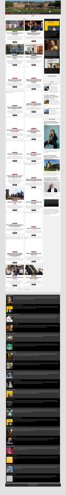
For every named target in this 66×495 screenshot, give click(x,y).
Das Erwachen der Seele (10, 333)
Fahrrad (18, 13)
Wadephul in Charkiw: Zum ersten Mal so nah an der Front (15, 278)
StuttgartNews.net (33, 6)
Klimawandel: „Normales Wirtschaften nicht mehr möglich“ (34, 202)
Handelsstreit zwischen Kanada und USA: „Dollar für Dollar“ (33, 254)
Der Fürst (46, 19)
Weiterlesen (15, 42)
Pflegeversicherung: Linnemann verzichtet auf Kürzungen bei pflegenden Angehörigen (34, 180)
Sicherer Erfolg (8, 455)
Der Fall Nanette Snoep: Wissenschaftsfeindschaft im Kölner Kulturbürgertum (33, 131)
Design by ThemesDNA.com (33, 485)
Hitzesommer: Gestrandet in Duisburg (34, 228)
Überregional (15, 31)
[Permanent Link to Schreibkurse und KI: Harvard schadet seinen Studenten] (15, 49)
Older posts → (28, 289)
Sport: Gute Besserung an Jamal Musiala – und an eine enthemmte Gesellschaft (15, 108)
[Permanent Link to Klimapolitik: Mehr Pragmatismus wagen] (15, 146)
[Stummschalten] (56, 206)
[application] (52, 202)
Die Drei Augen (8, 399)
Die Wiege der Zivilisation (48, 55)
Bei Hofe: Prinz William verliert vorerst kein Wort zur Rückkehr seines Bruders (15, 176)
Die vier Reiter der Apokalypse (11, 474)
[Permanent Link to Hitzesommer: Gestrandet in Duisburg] (34, 219)
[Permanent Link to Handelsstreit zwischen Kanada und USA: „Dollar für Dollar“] (34, 244)
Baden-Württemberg (12, 13)
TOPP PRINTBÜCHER (28, 13)
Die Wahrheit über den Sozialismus (11, 446)
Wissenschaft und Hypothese (10, 380)
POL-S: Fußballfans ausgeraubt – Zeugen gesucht (51, 83)
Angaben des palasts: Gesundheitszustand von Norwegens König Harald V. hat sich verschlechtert (34, 81)
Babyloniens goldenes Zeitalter (11, 342)
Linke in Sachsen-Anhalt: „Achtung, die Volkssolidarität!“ (34, 154)
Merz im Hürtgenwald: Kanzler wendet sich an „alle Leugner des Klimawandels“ (14, 225)
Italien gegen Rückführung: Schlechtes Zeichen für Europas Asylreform (34, 33)
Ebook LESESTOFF (23, 13)
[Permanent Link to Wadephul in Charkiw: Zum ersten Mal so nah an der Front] (15, 270)
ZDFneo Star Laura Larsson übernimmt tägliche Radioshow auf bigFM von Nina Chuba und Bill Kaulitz (52, 121)
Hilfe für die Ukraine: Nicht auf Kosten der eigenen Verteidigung (33, 278)
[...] (56, 35)
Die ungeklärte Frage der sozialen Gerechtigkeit (13, 408)
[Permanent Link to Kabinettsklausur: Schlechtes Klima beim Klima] (15, 194)
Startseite (7, 13)
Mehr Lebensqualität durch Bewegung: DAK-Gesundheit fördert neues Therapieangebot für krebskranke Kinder (51, 156)
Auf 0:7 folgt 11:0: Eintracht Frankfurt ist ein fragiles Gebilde (15, 33)
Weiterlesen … (56, 91)
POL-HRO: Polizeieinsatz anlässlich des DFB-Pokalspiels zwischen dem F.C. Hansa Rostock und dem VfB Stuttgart (51, 95)
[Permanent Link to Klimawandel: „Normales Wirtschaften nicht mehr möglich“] (34, 194)
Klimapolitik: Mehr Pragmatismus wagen (14, 154)
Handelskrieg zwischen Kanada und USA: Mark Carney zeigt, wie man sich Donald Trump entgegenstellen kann (14, 254)
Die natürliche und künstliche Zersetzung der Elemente (14, 295)
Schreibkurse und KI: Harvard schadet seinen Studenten (15, 57)
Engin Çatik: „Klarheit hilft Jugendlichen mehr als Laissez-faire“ (33, 57)
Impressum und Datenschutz (36, 13)
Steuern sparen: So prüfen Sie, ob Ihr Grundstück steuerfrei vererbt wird (15, 80)
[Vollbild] (58, 206)
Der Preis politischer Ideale (10, 389)
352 (24, 289)
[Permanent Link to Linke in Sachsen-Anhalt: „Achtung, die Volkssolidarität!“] (34, 146)
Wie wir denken (8, 361)
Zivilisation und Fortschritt (10, 436)
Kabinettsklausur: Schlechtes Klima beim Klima (14, 202)
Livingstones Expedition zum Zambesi (12, 314)
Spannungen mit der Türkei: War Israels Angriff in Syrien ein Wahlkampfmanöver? (33, 104)
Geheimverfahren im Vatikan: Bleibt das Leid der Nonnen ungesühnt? (15, 130)
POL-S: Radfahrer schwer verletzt (51, 107)
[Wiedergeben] (45, 206)
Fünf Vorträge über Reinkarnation (11, 427)
